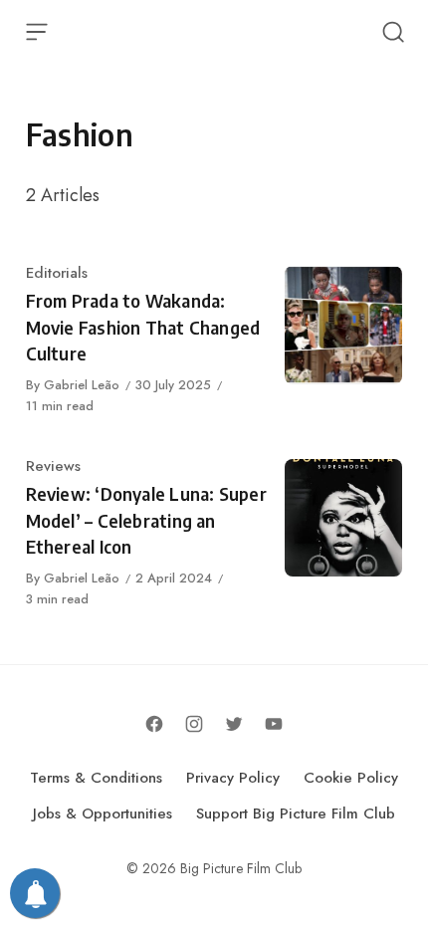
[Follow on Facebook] (154, 724)
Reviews (53, 466)
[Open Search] (393, 32)
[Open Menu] (37, 32)
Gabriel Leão (81, 384)
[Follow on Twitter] (234, 724)
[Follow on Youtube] (274, 724)
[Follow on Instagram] (194, 724)
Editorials (57, 273)
